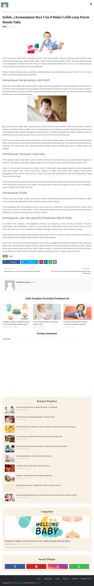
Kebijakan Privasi (86, 578)
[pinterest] (36, 566)
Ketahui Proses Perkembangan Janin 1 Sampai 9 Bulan (35, 417)
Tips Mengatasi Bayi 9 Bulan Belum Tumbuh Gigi (33, 456)
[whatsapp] (79, 566)
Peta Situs (66, 578)
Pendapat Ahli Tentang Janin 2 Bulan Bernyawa (33, 466)
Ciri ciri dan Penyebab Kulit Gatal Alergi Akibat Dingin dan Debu (39, 436)
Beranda (5, 12)
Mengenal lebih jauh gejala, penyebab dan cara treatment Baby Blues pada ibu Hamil (46, 495)
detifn (5, 27)
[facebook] (15, 566)
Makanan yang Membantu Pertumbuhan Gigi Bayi (34, 475)
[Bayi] (47, 527)
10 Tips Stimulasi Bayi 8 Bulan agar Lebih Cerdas (45, 323)
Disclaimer (75, 578)
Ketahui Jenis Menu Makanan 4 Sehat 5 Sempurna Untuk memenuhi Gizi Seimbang (46, 427)
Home (39, 578)
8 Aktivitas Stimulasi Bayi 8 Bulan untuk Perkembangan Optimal (75, 323)
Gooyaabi (37, 583)
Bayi (10, 12)
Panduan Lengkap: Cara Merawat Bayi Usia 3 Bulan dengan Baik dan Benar (15, 323)
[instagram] (58, 566)
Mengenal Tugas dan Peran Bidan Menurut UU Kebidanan (37, 407)
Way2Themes (19, 583)
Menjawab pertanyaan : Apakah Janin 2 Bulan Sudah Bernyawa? (38, 485)
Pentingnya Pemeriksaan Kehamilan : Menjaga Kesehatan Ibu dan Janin (41, 446)
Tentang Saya (48, 578)
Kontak (57, 578)
